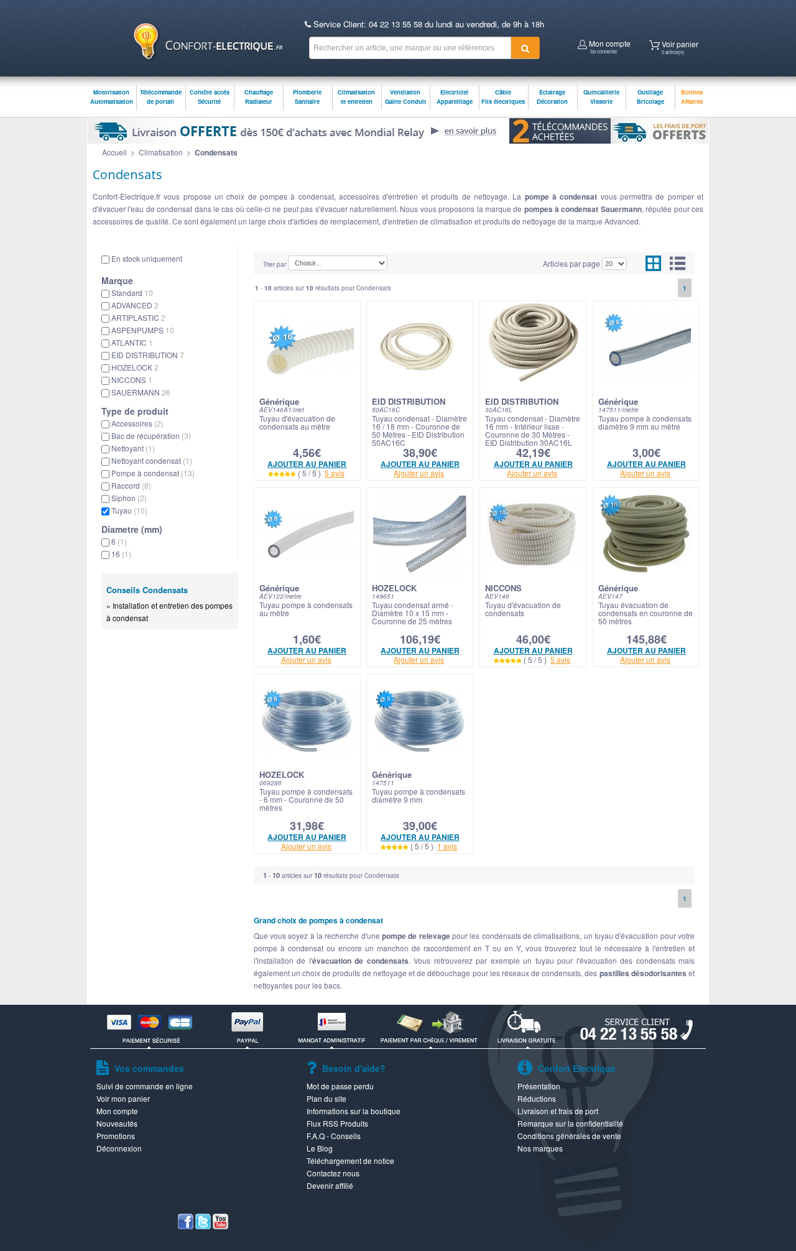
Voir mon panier (123, 1098)
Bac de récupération (151, 435)
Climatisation (161, 152)
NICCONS (131, 379)
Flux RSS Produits (337, 1123)
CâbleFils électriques (503, 97)
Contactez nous (333, 1173)
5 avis (335, 473)
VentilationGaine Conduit (405, 97)
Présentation (538, 1086)
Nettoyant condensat (151, 460)
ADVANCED (135, 305)
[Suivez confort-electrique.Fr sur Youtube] (220, 1226)
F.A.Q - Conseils (334, 1135)
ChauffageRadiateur (258, 97)
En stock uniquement (146, 258)
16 (121, 553)
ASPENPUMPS (142, 330)
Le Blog (320, 1148)
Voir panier (679, 46)
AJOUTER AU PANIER (306, 463)
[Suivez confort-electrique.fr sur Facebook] (185, 1226)
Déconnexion (119, 1148)
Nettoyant (133, 448)
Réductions (536, 1098)
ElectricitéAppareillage (455, 97)
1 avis (447, 846)
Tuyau (129, 510)
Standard (132, 292)
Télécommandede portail (161, 97)
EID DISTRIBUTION (147, 354)
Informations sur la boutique (353, 1111)
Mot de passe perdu (340, 1086)
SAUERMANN (140, 392)
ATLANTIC (132, 342)
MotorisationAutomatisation (111, 97)
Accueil (114, 152)
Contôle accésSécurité (209, 97)
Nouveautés (116, 1123)
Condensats (216, 152)
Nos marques (540, 1148)
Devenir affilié (330, 1185)
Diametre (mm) (131, 529)
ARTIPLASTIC (138, 317)
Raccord (131, 485)
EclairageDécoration (552, 97)
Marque (117, 280)
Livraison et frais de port (557, 1111)
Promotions (115, 1135)
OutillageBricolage (650, 97)
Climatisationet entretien (356, 97)
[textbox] (410, 48)
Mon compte (609, 45)
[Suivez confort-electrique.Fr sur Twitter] (203, 1226)
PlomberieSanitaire (307, 97)
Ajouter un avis (419, 473)
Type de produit (135, 411)
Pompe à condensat (153, 473)
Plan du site (326, 1098)
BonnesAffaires (692, 97)
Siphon (129, 497)
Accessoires (137, 423)
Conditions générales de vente (569, 1135)
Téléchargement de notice (350, 1160)
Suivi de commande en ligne (144, 1086)
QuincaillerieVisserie (601, 97)
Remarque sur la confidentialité (570, 1123)
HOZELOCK (135, 367)
